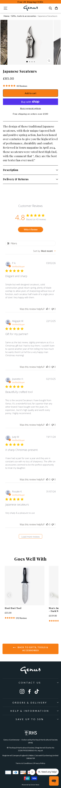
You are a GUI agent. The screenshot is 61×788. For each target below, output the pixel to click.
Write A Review (30, 229)
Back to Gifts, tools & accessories (32, 649)
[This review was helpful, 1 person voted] (47, 309)
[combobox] (44, 251)
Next (52, 594)
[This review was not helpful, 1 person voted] (53, 524)
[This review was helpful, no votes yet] (47, 366)
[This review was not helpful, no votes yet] (53, 309)
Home (6, 16)
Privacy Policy (39, 763)
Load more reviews (30, 536)
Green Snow (35, 785)
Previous (9, 594)
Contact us (30, 682)
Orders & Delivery (29, 702)
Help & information (29, 710)
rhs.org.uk (38, 750)
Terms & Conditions (24, 763)
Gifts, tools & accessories (23, 16)
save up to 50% (30, 719)
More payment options (30, 108)
